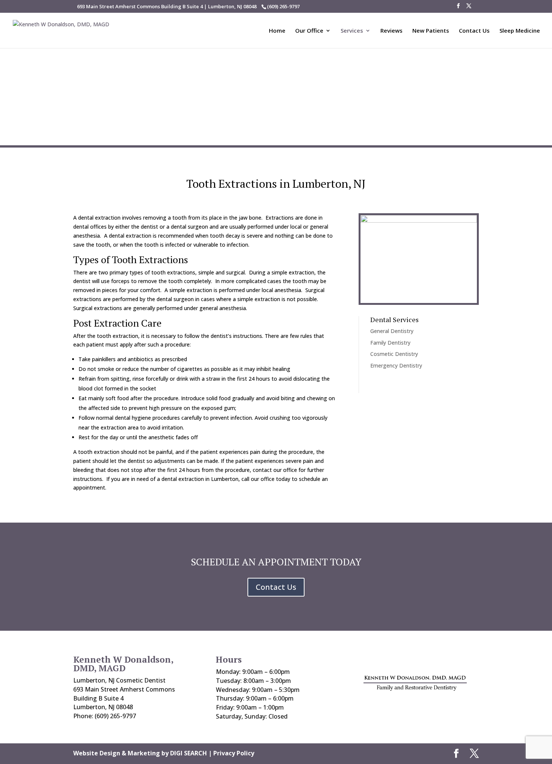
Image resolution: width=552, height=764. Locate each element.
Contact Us (474, 31)
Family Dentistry (390, 342)
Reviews (391, 31)
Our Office (309, 31)
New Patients (430, 31)
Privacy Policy (233, 753)
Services (352, 31)
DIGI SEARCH (188, 753)
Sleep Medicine (519, 31)
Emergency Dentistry (396, 365)
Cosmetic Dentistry (394, 353)
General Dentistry (391, 331)
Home (277, 31)
